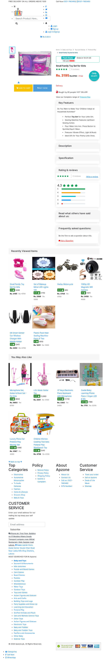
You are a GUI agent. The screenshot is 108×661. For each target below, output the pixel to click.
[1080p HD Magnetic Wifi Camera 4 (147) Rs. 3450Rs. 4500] (91, 280)
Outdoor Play (19, 581)
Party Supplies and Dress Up (25, 604)
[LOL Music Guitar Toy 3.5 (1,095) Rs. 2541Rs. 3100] (43, 386)
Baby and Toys (67, 49)
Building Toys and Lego (23, 601)
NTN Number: (67, 486)
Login (54, 26)
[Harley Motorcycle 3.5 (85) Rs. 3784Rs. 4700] (67, 280)
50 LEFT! (94, 76)
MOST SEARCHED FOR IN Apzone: (23, 557)
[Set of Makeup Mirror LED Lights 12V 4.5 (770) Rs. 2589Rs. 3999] (43, 280)
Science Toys (19, 639)
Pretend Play (92, 49)
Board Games (19, 575)
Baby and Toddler (21, 627)
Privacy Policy (43, 473)
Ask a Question (66, 241)
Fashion (17, 489)
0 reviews (75, 69)
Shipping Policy (44, 476)
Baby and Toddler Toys (23, 630)
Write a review (92, 177)
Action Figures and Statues (25, 595)
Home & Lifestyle (21, 492)
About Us (65, 474)
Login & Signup (53, 32)
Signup (55, 29)
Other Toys (18, 619)
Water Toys (18, 587)
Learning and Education (23, 607)
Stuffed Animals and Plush (24, 613)
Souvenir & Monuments (23, 563)
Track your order (92, 474)
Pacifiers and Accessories (24, 633)
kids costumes (20, 566)
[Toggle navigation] (14, 43)
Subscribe (15, 529)
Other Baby (18, 636)
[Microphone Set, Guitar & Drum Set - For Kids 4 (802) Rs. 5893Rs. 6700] (20, 386)
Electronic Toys (20, 624)
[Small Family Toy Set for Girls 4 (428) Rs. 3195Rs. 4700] (20, 280)
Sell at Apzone (91, 477)
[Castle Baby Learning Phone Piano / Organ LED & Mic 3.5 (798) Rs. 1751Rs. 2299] (91, 386)
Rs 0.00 (46, 37)
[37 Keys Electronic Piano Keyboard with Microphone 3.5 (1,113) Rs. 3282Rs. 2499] (67, 386)
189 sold (66, 61)
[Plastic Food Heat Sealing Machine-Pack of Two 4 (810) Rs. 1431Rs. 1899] (43, 329)
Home (58, 49)
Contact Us (65, 477)
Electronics (18, 474)
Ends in (80, 58)
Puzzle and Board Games (24, 569)
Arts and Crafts (20, 598)
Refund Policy (43, 470)
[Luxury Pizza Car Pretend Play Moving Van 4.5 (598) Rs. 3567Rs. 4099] (20, 435)
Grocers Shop (19, 495)
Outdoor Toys (19, 590)
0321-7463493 (84, 1)
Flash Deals (68, 58)
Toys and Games (80, 49)
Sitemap (88, 486)
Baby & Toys (19, 498)
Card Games (19, 572)
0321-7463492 (70, 1)
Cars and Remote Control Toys (26, 616)
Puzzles (17, 578)
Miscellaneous (20, 584)
